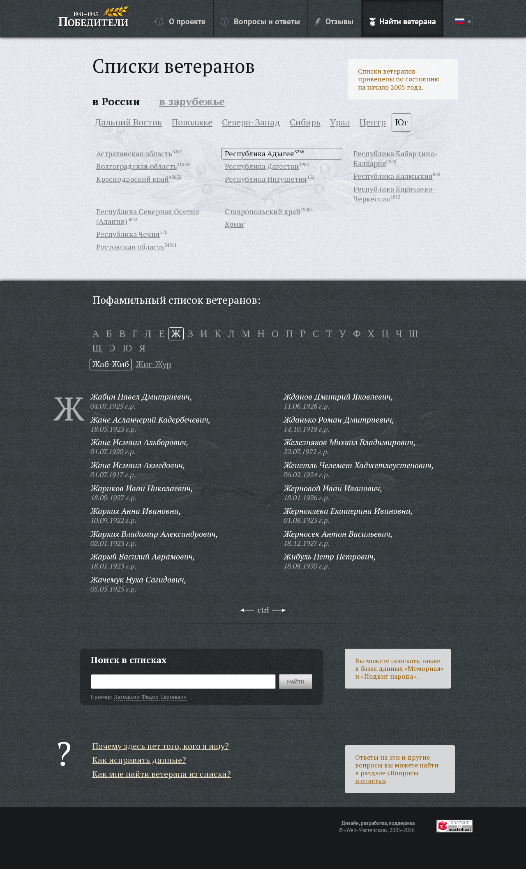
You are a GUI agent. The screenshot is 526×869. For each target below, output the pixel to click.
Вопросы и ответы (267, 21)
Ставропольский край (262, 211)
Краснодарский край (132, 179)
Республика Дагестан (262, 166)
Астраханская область (134, 153)
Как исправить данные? (139, 759)
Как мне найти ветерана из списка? (161, 773)
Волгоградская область (136, 166)
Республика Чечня (128, 234)
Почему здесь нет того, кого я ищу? (160, 745)
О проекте (187, 21)
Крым (234, 224)
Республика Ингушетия (266, 179)
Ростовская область (130, 247)
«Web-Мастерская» (366, 830)
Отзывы (339, 21)
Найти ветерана (407, 21)
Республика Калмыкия (393, 176)
